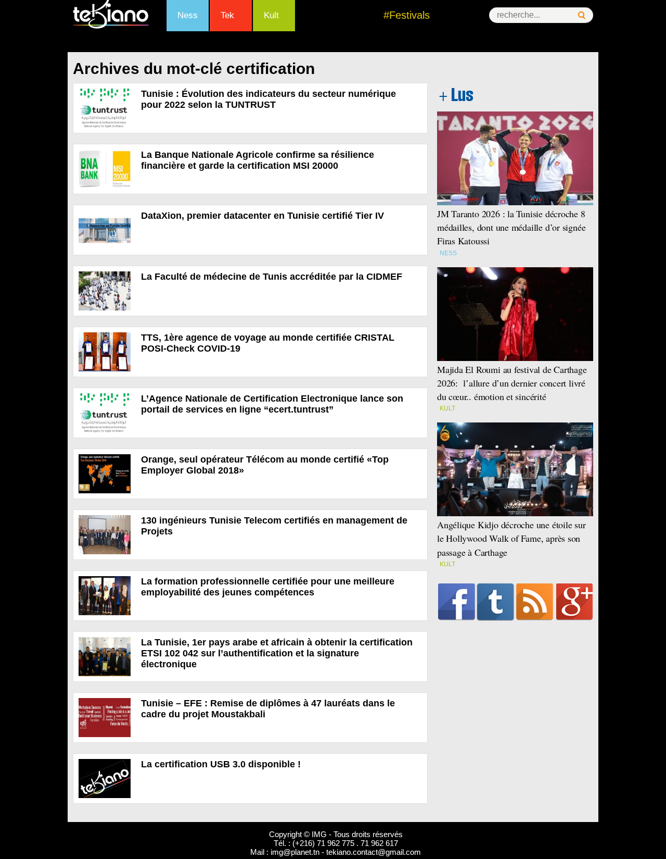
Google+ (574, 602)
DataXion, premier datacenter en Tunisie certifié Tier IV (262, 215)
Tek (227, 15)
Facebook (456, 602)
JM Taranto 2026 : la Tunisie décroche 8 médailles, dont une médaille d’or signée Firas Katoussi (511, 227)
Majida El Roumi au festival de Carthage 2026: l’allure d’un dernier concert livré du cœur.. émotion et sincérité (512, 383)
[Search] (581, 15)
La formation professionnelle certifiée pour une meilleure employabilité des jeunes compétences (267, 586)
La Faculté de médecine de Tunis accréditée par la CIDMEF (271, 276)
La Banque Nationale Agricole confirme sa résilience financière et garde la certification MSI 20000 (257, 160)
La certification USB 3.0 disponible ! (221, 764)
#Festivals (406, 15)
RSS (534, 602)
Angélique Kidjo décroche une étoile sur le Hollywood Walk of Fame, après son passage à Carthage (511, 538)
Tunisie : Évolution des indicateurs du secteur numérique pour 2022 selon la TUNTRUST (268, 99)
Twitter (495, 602)
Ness (187, 15)
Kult (271, 15)
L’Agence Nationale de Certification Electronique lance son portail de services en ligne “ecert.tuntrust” (272, 404)
